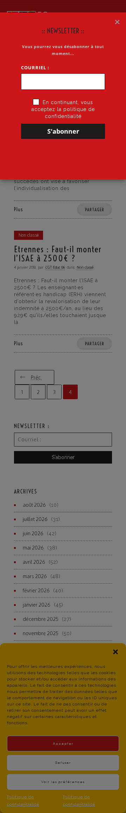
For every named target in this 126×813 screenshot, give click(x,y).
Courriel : (35, 67)
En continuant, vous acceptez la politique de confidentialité (63, 109)
